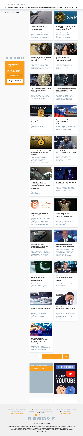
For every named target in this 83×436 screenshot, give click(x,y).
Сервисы (50, 7)
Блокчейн (68, 37)
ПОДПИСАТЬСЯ (14, 81)
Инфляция (70, 315)
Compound (34, 315)
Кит (63, 67)
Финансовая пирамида (43, 34)
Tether (71, 95)
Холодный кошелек (36, 96)
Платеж (63, 126)
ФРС (57, 160)
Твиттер (72, 316)
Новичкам (34, 7)
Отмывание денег (43, 36)
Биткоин (38, 95)
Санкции (45, 287)
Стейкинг (70, 190)
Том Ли (39, 218)
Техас (42, 162)
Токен (68, 64)
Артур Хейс (68, 255)
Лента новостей (12, 12)
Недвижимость (35, 37)
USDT (66, 95)
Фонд (67, 34)
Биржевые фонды (60, 34)
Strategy (33, 220)
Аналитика (59, 68)
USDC (38, 313)
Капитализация (60, 37)
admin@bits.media (18, 413)
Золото (67, 316)
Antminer (40, 160)
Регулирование (41, 284)
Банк (69, 129)
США (46, 65)
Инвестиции (34, 68)
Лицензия (33, 285)
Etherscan (33, 318)
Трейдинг (41, 65)
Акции (42, 126)
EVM (69, 187)
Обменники (43, 7)
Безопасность (59, 255)
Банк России (66, 128)
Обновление (46, 252)
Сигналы (58, 285)
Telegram (64, 188)
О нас (72, 7)
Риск (47, 68)
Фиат (32, 223)
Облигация (64, 156)
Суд (42, 33)
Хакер (72, 187)
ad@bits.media (67, 413)
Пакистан (33, 284)
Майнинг (33, 34)
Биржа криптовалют (66, 99)
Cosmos (64, 187)
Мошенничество (35, 33)
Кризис (61, 160)
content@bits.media (42, 415)
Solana (57, 64)
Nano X (39, 255)
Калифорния (34, 65)
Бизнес (65, 129)
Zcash (32, 157)
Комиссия (39, 125)
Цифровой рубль (70, 126)
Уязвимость (71, 188)
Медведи (63, 285)
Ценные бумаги (44, 221)
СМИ (42, 193)
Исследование (35, 254)
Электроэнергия (35, 162)
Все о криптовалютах (13, 7)
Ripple (57, 33)
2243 (65, 356)
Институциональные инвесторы (39, 224)
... (60, 356)
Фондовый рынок (35, 347)
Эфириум (58, 96)
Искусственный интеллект (63, 249)
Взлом (67, 67)
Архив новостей (41, 431)
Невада (46, 33)
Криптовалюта (44, 37)
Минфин (64, 315)
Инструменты (59, 7)
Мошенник (41, 68)
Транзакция (34, 36)
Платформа (63, 33)
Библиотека (25, 7)
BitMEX (61, 157)
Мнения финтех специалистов (64, 318)
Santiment (70, 33)
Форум (67, 7)
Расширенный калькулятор (38, 368)
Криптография (63, 254)
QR (72, 429)
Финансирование (35, 128)
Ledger (33, 251)
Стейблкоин (59, 98)
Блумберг (42, 346)
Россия (58, 126)
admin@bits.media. (62, 428)
